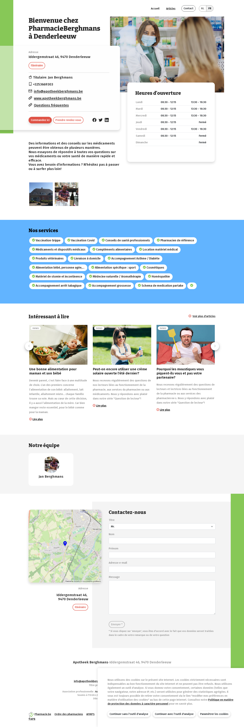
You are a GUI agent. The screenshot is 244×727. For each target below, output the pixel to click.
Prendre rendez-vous (68, 120)
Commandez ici (40, 120)
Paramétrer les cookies (214, 714)
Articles (170, 8)
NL (202, 8)
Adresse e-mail (118, 562)
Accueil (155, 8)
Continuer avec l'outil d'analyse (174, 714)
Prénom (113, 548)
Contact (188, 8)
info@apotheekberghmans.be (58, 91)
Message (114, 577)
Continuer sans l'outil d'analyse (129, 714)
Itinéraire (37, 65)
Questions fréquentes (51, 105)
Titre (112, 520)
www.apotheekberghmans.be (57, 98)
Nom (111, 534)
